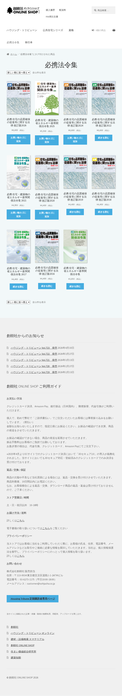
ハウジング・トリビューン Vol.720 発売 (34, 366)
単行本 (29, 42)
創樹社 (14, 627)
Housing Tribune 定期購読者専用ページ (32, 598)
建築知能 (16, 657)
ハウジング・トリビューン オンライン (32, 633)
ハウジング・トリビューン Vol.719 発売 (34, 372)
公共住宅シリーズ (53, 30)
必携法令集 (13, 42)
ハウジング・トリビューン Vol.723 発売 (34, 347)
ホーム (13, 54)
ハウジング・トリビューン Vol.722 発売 (34, 353)
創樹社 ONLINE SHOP (22, 645)
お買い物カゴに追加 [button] (18, 139)
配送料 (62, 10)
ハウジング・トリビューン (22, 30)
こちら (20, 520)
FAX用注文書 (52, 16)
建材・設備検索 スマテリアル (27, 639)
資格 (71, 30)
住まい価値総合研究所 (23, 651)
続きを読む (103, 137)
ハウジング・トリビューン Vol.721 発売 (34, 360)
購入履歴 (50, 10)
